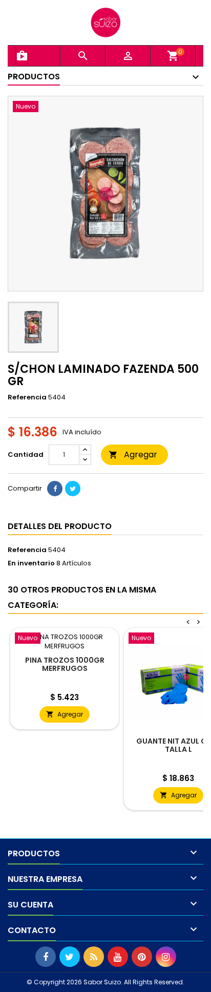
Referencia (27, 397)
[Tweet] (72, 488)
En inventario (31, 563)
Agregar (133, 454)
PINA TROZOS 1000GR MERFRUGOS (64, 664)
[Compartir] (54, 488)
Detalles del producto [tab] (60, 526)
